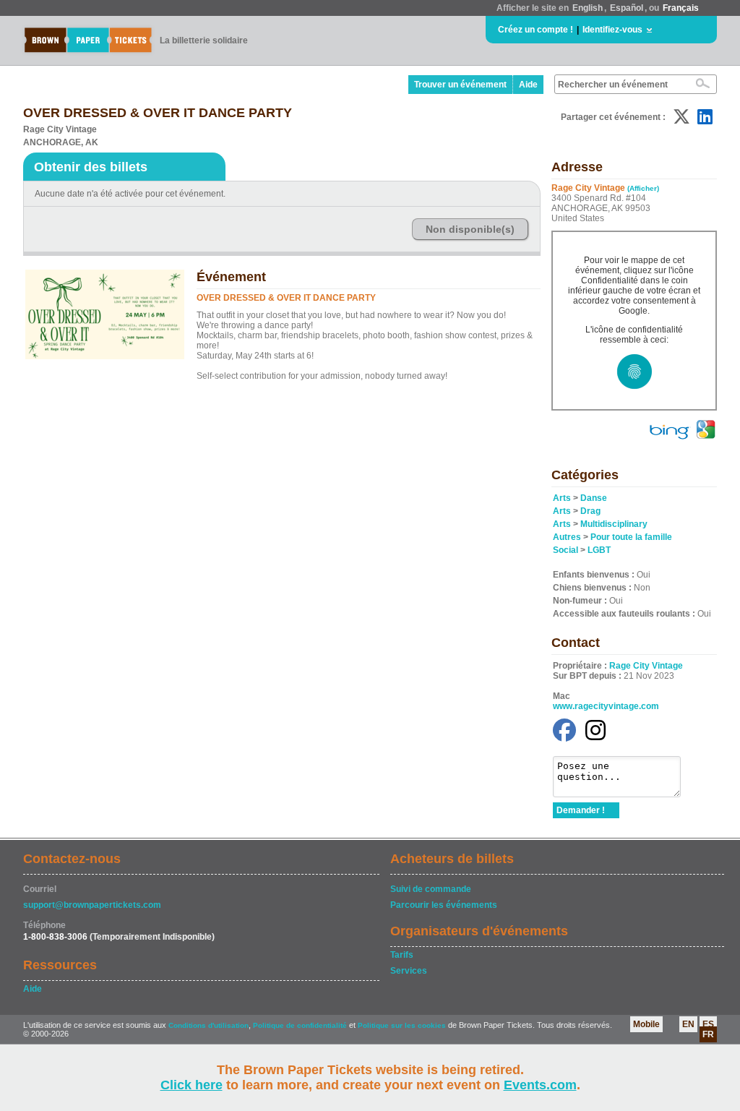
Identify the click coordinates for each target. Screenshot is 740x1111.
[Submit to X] (681, 116)
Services (408, 971)
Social (565, 550)
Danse (593, 498)
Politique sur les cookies (403, 1025)
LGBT (599, 550)
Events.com (540, 1085)
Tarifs (401, 955)
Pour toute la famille (631, 537)
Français (681, 8)
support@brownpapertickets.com (92, 905)
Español (626, 8)
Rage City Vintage (646, 666)
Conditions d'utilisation (208, 1025)
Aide (528, 85)
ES (708, 1024)
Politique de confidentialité (300, 1025)
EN (688, 1024)
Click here (191, 1085)
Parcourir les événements (443, 905)
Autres (567, 537)
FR (708, 1034)
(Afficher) (643, 188)
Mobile (646, 1024)
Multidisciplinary (614, 524)
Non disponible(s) (470, 229)
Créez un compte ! (535, 30)
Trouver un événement (460, 85)
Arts (562, 498)
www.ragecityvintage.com (606, 706)
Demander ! (580, 810)
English (587, 8)
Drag (590, 511)
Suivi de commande (430, 889)
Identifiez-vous (612, 30)
